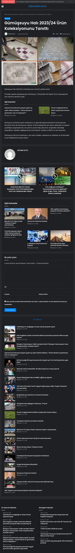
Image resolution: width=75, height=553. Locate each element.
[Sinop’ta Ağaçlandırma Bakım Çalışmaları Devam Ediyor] (44, 110)
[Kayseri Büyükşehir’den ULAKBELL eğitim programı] (9, 380)
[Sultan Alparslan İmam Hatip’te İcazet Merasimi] (9, 441)
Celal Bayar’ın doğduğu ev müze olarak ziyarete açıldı (36, 327)
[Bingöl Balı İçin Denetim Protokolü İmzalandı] (9, 397)
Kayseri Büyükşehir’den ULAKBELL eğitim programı (34, 377)
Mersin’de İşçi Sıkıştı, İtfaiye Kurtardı (30, 447)
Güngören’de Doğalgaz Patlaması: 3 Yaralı (32, 404)
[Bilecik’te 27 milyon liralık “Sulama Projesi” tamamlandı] (14, 214)
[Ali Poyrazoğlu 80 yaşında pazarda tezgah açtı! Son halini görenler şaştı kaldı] (9, 362)
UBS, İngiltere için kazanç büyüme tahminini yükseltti (60, 210)
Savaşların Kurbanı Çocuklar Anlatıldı (30, 421)
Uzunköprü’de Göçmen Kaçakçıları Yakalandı (33, 456)
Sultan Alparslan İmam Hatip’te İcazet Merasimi (34, 438)
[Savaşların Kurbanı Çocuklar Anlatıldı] (9, 423)
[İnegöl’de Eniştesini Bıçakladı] (9, 467)
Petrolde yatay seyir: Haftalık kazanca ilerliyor (59, 244)
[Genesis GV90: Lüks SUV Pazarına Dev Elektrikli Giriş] (9, 484)
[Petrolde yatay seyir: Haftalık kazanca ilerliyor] (60, 236)
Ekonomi (15, 14)
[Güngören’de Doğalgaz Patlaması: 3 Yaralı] (9, 406)
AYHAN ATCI (11, 34)
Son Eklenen (37, 319)
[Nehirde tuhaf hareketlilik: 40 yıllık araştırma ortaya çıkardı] (9, 371)
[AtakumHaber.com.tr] (37, 6)
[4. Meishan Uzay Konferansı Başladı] (37, 236)
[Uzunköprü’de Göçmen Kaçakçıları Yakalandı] (9, 458)
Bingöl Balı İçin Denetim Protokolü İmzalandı (32, 395)
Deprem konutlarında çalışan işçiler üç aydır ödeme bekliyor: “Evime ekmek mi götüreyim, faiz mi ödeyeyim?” (18, 110)
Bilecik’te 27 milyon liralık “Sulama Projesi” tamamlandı (13, 223)
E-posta (7, 294)
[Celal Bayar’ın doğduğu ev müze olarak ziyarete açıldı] (9, 329)
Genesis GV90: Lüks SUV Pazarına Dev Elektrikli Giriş (35, 482)
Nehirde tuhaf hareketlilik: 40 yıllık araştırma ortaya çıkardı (38, 369)
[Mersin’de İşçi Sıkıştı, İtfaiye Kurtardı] (9, 449)
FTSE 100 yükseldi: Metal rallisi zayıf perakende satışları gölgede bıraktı (13, 233)
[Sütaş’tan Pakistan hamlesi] (37, 214)
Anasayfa (9, 14)
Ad (5, 287)
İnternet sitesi (43, 294)
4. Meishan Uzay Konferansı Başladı (37, 244)
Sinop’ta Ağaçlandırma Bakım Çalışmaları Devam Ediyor (60, 110)
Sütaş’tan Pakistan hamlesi (37, 221)
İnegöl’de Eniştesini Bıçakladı (27, 464)
